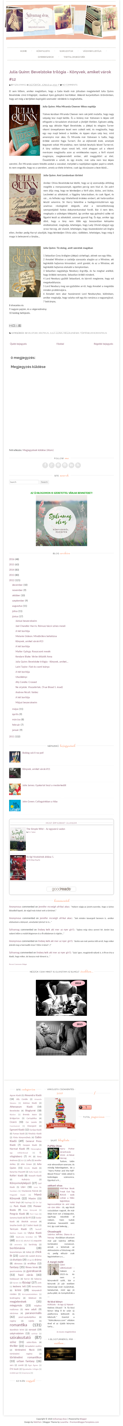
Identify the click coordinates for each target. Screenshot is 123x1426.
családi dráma (35, 1256)
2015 (11, 564)
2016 (11, 559)
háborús (37, 1279)
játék (39, 1283)
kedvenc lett (19, 1286)
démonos (18, 1264)
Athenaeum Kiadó (21, 1107)
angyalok (37, 1241)
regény (13, 1321)
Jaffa (29, 1160)
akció (18, 1241)
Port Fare (34, 1214)
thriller (14, 1346)
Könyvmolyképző (20, 1183)
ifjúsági (26, 1282)
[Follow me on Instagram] (65, 465)
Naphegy (28, 1203)
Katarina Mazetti (17, 1172)
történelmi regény (21, 1354)
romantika (18, 1325)
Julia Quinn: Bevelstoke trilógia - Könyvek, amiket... (42, 662)
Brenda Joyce (30, 1114)
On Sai (38, 1203)
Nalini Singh (15, 1202)
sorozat (32, 1330)
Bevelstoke (31, 333)
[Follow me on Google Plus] (52, 465)
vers (11, 1365)
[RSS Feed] (78, 465)
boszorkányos (16, 1252)
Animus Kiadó (30, 1103)
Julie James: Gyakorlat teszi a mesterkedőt (44, 785)
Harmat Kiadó (17, 1149)
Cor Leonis (31, 1122)
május (15, 709)
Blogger (83, 1419)
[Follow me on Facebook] (45, 465)
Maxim (32, 1198)
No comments (69, 85)
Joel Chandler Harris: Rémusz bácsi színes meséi (41, 626)
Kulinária (26, 1179)
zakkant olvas (55, 1186)
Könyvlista (43, 51)
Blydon (13, 1115)
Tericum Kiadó (18, 1229)
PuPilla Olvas (55, 1146)
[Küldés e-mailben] (10, 325)
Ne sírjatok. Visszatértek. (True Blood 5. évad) (39, 687)
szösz (13, 1342)
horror (27, 1279)
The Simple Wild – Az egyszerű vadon (45, 829)
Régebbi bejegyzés (103, 344)
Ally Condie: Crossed (26, 682)
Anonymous (15, 907)
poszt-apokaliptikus (27, 1317)
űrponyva (26, 1373)
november (17, 590)
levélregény (15, 1298)
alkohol (27, 1241)
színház (34, 1334)
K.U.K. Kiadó (31, 1168)
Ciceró (13, 1122)
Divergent (31, 1126)
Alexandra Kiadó (33, 1095)
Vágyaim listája (92, 51)
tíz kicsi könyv (55, 1302)
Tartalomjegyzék (74, 57)
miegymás (16, 1305)
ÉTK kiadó (14, 1369)
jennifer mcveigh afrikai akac (54, 907)
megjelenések (71, 333)
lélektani (32, 1298)
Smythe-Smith (16, 1225)
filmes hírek (31, 1267)
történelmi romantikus (93, 333)
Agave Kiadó (15, 1095)
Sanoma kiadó (16, 1218)
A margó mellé (55, 1262)
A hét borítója (23, 631)
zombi (21, 1365)
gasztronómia (16, 1271)
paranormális (33, 1313)
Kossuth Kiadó (35, 1176)
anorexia (18, 1245)
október (16, 595)
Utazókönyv (21, 677)
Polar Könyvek (30, 1210)
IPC (30, 1157)
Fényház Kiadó (34, 1134)
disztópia (17, 1260)
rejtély (31, 1321)
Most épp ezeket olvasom (61, 823)
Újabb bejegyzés (18, 344)
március (16, 719)
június (15, 616)
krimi (18, 1290)
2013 (11, 575)
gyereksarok (33, 1271)
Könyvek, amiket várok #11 (36, 769)
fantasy (14, 1267)
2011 (11, 736)
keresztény (36, 1287)
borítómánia (17, 1248)
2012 (11, 580)
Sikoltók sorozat (29, 1222)
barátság (33, 1244)
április (15, 714)
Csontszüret (15, 1126)
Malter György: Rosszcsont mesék (33, 651)
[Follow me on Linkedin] (71, 465)
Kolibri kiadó (16, 1175)
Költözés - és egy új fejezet (61, 1305)
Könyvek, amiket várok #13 (29, 641)
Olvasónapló (54, 1232)
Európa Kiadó (35, 1130)
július (15, 611)
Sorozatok (66, 51)
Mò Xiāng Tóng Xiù (34, 860)
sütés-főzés (32, 1342)
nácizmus (14, 1313)
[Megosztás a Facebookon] (19, 325)
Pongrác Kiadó (17, 1214)
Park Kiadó (20, 1206)
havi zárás (25, 1275)
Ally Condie (22, 1099)
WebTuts (37, 1422)
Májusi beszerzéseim (26, 702)
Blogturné (30, 1110)
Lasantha (64, 1422)
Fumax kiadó (19, 1134)
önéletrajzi (14, 1373)
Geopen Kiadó (30, 1145)
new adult (31, 1309)
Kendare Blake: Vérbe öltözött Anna (34, 656)
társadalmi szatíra (33, 1346)
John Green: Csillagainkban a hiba (39, 801)
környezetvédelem (29, 1294)
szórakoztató (20, 1338)
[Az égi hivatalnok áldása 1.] (18, 879)
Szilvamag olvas (60, 1419)
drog (29, 1260)
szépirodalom (17, 1333)
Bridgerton (15, 1118)
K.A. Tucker (32, 832)
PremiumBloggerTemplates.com (84, 1422)
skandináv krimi (17, 1330)
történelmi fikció (24, 1350)
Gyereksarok (46, 57)
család (22, 1256)
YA (39, 1236)
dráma (38, 1260)
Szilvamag (20, 85)
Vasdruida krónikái (24, 1237)
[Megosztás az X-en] (16, 325)
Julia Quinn (56, 333)
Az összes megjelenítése (66, 1332)
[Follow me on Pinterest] (58, 465)
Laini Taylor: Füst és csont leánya (32, 667)
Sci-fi (28, 1218)
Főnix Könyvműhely (22, 1137)
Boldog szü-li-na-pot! (33, 753)
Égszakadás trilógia (30, 1369)
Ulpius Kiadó (34, 1233)
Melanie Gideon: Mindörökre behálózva (36, 636)
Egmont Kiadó (17, 1130)
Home (23, 51)
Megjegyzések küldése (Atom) (38, 450)
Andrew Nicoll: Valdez (27, 692)
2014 (11, 570)
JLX (22, 1161)
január (15, 730)
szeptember (18, 601)
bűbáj (28, 1252)
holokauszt (14, 1279)
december (17, 585)
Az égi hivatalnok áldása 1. (40, 857)
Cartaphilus (32, 1118)
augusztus (17, 606)
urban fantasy (26, 1361)
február (16, 725)
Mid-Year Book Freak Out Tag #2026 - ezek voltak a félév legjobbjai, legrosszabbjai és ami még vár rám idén (61, 1198)
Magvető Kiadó (17, 1195)
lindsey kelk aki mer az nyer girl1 (56, 930)
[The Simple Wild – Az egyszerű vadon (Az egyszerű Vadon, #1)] (18, 850)
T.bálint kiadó (32, 1225)
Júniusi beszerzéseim (26, 621)
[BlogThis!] (13, 325)
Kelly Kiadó (33, 1172)
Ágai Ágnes (33, 1365)
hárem (15, 1283)
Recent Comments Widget (18, 964)
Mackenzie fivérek (30, 1191)
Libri (23, 1187)
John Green (26, 1164)
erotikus (44, 333)
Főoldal (60, 344)
